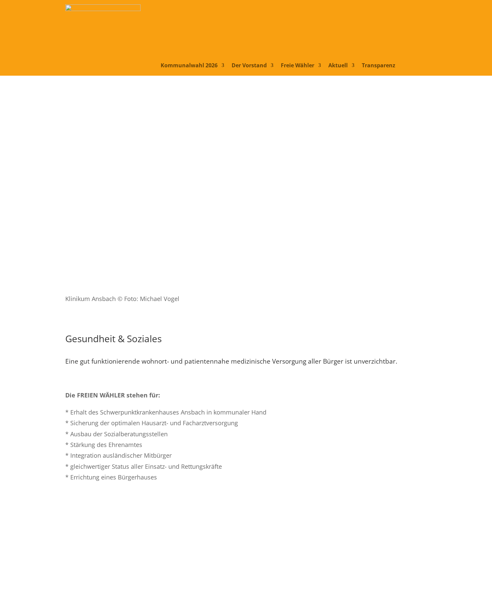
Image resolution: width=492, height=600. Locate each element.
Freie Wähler (297, 66)
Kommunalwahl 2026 (189, 66)
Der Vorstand (249, 66)
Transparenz (378, 66)
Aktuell (338, 66)
